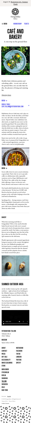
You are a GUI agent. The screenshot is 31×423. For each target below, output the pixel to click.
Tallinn (4, 381)
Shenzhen (5, 384)
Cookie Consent (5, 403)
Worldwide (5, 369)
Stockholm (5, 372)
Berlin (4, 375)
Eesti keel (4, 396)
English (9, 396)
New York (5, 390)
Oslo (3, 387)
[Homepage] (15, 14)
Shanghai (5, 378)
